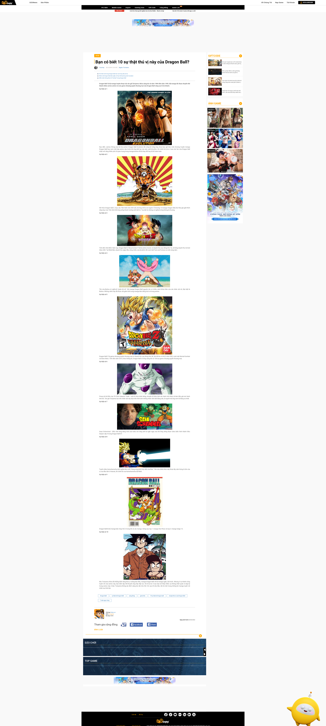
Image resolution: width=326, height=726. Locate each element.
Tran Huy (101, 67)
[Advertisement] (163, 40)
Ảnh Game (214, 103)
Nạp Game (279, 2)
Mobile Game (116, 7)
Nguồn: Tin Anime (124, 67)
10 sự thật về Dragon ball (157, 595)
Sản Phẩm (45, 2)
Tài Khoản (291, 2)
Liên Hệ (134, 714)
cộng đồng (132, 595)
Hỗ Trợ (141, 714)
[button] (204, 654)
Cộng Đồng (164, 7)
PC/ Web (104, 7)
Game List (176, 7)
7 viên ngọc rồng (104, 600)
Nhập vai (113, 612)
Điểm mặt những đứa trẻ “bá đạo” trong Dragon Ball (112, 78)
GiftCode (214, 55)
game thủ (142, 595)
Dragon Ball (103, 595)
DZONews (33, 2)
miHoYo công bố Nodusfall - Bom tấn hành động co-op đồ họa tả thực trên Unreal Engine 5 (151, 11)
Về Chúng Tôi (266, 2)
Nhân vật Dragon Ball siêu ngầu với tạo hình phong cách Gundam (116, 76)
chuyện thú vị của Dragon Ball (177, 595)
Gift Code (152, 7)
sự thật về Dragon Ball (118, 595)
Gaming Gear (139, 7)
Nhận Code (232, 62)
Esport (128, 7)
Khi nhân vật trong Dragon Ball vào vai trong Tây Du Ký (113, 73)
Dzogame (111, 614)
